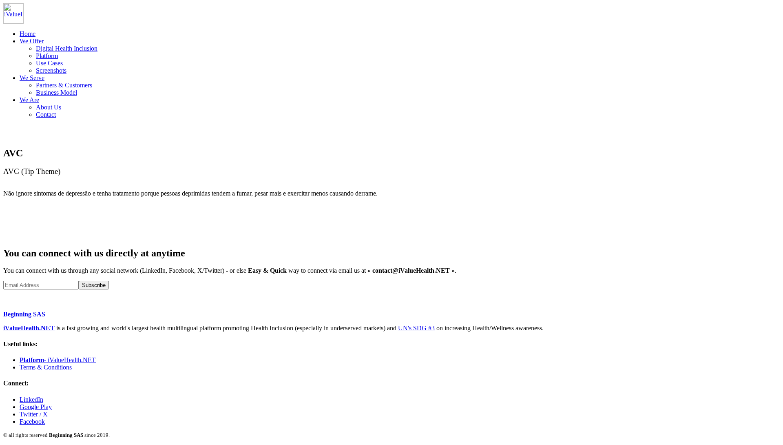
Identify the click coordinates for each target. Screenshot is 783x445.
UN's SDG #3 (416, 328)
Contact (46, 114)
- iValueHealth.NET (58, 359)
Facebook (32, 421)
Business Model (56, 92)
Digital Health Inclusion (66, 48)
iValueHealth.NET (29, 328)
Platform (47, 55)
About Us (48, 107)
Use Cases (49, 63)
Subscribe (94, 285)
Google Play (36, 406)
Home (27, 33)
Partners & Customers (64, 85)
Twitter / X (34, 414)
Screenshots (51, 70)
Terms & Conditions (46, 367)
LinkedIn (31, 399)
